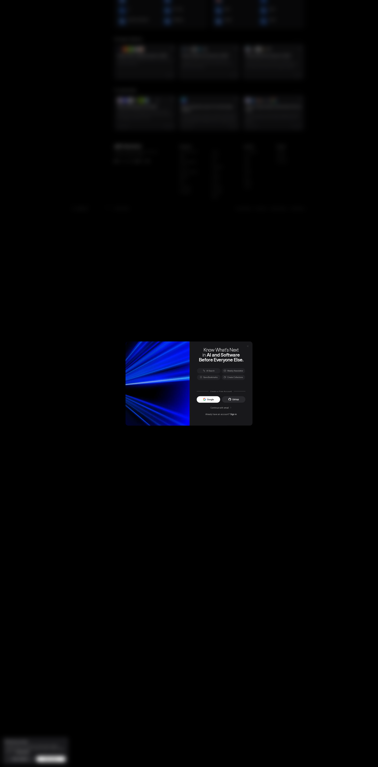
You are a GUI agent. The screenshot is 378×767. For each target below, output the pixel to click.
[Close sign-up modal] (247, 346)
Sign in (233, 414)
